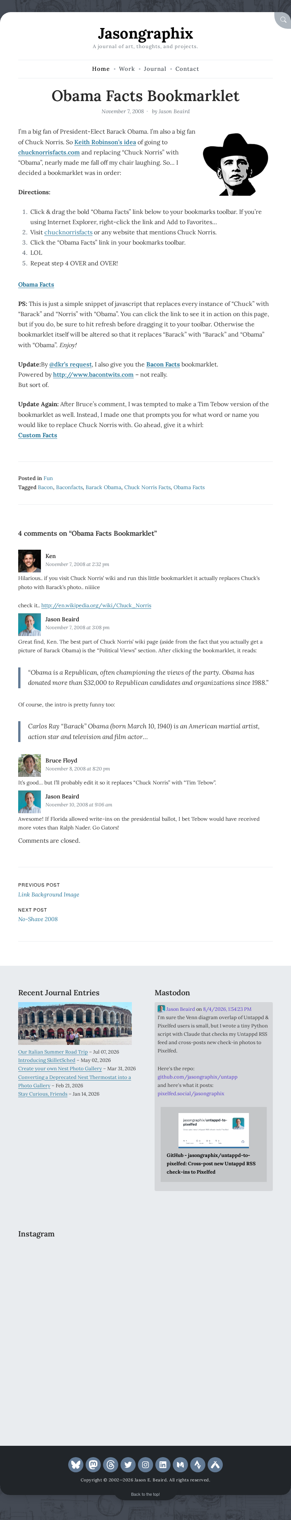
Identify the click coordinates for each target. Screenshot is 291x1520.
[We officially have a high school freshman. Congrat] (107, 1367)
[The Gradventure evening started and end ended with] (46, 1402)
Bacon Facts (163, 364)
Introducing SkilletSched (46, 1060)
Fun (48, 478)
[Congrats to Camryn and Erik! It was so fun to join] (46, 1295)
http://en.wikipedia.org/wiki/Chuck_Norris (96, 605)
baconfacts (69, 487)
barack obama (103, 487)
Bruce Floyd (61, 760)
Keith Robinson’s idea (105, 142)
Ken (50, 556)
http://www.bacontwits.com (93, 374)
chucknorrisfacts (68, 232)
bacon (45, 487)
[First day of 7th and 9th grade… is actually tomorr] (46, 1259)
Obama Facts (36, 284)
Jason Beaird (174, 111)
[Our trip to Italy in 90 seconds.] (107, 1295)
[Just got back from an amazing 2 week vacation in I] (46, 1331)
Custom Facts (37, 435)
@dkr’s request (70, 364)
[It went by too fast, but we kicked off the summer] (46, 1367)
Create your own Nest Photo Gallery (60, 1068)
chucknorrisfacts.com (49, 152)
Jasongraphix (145, 33)
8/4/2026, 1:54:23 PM (227, 1009)
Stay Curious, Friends (42, 1094)
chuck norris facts (147, 487)
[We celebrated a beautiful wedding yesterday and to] (107, 1259)
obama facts (189, 487)
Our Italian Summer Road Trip (53, 1052)
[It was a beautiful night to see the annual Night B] (107, 1331)
